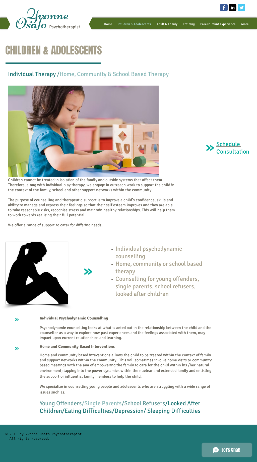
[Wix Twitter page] (241, 7)
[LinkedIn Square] (232, 7)
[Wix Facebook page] (224, 7)
